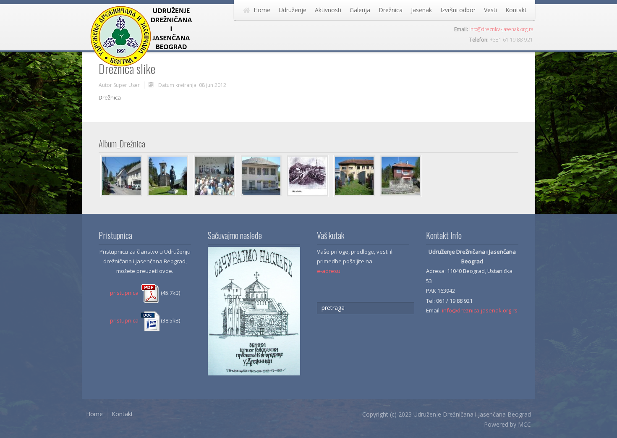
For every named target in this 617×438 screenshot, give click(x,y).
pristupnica (125, 292)
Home (262, 10)
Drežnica (391, 10)
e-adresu (328, 271)
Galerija (360, 10)
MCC (524, 424)
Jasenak (421, 10)
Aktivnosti (328, 10)
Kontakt (516, 10)
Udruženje (292, 10)
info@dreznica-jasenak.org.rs (501, 29)
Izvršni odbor (458, 10)
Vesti (490, 10)
